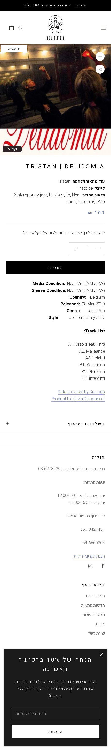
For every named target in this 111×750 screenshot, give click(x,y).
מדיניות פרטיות (93, 605)
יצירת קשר (96, 633)
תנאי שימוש (95, 596)
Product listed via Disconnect (78, 399)
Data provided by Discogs (81, 392)
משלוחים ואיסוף (86, 423)
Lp (68, 195)
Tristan (64, 181)
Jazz (60, 195)
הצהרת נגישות (93, 615)
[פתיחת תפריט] (103, 28)
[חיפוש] (20, 28)
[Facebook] (103, 565)
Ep (51, 195)
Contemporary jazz (29, 195)
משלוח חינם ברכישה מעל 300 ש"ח (55, 5)
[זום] (100, 56)
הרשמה (55, 732)
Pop (101, 202)
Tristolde (85, 188)
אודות (100, 624)
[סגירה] (101, 655)
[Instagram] (90, 565)
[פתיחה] (11, 27)
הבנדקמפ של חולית (89, 556)
